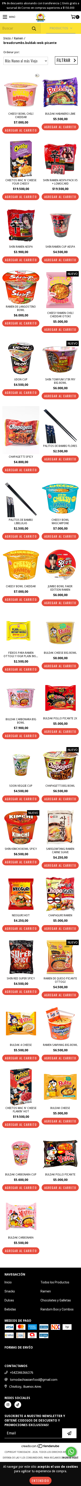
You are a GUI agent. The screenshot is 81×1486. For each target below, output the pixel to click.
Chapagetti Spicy (21, 456)
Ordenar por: (11, 52)
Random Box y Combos (57, 1309)
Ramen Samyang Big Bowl (60, 1045)
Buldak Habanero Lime (60, 113)
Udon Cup (20, 379)
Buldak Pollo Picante (60, 1174)
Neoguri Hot (21, 915)
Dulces (9, 1300)
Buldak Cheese (60, 1108)
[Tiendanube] (40, 1456)
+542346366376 (21, 1381)
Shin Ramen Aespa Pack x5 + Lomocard (60, 182)
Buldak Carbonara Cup (20, 1174)
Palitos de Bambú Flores (60, 446)
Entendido (40, 1480)
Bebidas (10, 1309)
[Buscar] (33, 28)
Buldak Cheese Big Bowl (60, 652)
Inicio (7, 38)
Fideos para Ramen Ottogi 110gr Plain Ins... (21, 654)
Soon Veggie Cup (20, 785)
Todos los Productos (54, 1282)
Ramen (18, 38)
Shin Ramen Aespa (21, 246)
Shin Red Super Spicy (21, 978)
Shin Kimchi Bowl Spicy (21, 848)
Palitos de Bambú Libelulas (21, 521)
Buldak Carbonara (21, 1237)
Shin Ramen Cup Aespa (60, 246)
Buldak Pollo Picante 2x (60, 718)
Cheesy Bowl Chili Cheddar (20, 115)
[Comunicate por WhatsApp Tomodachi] (71, 1452)
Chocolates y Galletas (55, 1300)
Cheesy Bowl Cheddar (21, 586)
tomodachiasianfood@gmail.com (33, 1388)
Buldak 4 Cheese (21, 1045)
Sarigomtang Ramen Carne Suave (60, 850)
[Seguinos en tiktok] (17, 1413)
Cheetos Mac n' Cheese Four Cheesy (20, 182)
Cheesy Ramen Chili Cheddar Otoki (60, 314)
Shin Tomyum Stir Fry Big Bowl (60, 381)
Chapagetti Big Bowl (60, 785)
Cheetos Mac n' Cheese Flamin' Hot (20, 1109)
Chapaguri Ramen (60, 915)
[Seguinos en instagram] (7, 1413)
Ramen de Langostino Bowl (21, 308)
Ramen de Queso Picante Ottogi (60, 980)
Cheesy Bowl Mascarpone (60, 521)
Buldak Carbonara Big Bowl (21, 721)
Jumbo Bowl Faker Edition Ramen (60, 588)
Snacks (9, 1291)
